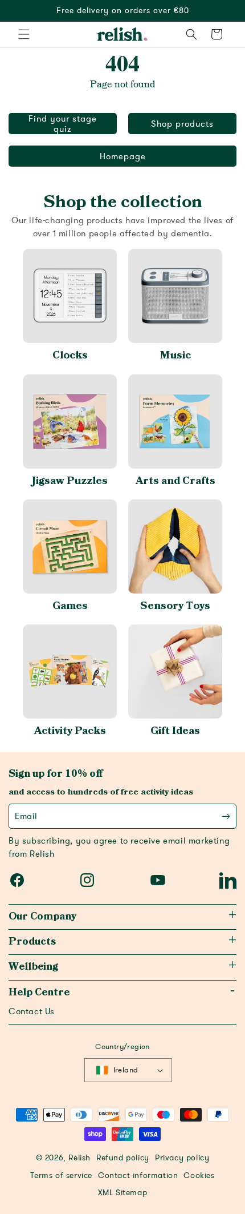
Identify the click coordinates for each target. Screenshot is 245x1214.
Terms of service (61, 1176)
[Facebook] (17, 880)
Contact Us (32, 1011)
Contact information (138, 1176)
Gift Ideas (175, 730)
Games (70, 605)
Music (175, 355)
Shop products (182, 124)
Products (32, 942)
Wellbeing (33, 967)
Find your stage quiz (62, 123)
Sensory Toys (175, 605)
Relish (79, 1158)
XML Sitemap (123, 1193)
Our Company (42, 916)
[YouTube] (157, 880)
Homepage (123, 156)
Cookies (198, 1176)
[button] (23, 34)
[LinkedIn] (227, 880)
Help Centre (39, 992)
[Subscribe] (226, 816)
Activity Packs (70, 730)
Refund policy (122, 1158)
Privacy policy (182, 1158)
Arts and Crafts (175, 480)
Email (26, 816)
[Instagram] (87, 880)
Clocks (70, 355)
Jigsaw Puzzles (70, 480)
